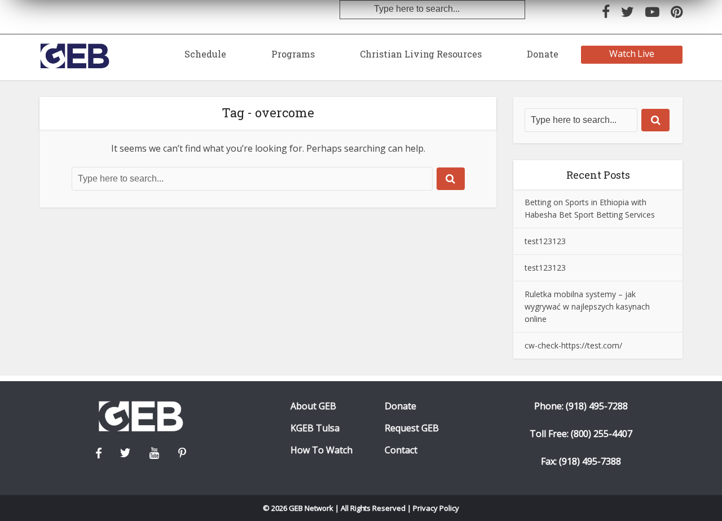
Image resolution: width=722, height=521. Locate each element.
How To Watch (321, 450)
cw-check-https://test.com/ (573, 345)
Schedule (205, 54)
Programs (293, 54)
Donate (542, 54)
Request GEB (412, 428)
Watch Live (632, 53)
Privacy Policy (436, 508)
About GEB (313, 406)
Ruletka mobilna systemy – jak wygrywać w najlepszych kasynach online (587, 306)
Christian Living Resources (421, 54)
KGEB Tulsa (315, 428)
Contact (401, 450)
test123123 (545, 241)
